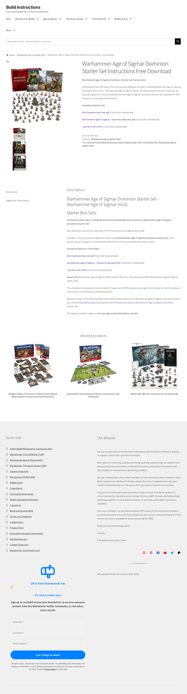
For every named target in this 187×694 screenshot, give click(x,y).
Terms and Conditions (21, 516)
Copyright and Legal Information (26, 533)
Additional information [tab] (17, 200)
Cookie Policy (16, 522)
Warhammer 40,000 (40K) (22, 477)
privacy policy (50, 669)
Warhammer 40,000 (25, 18)
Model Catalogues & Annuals (24, 499)
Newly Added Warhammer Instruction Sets (31, 448)
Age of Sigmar (50, 18)
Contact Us (15, 505)
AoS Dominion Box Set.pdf (95, 112)
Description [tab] (12, 191)
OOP (140, 142)
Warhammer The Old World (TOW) (27, 454)
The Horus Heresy (74, 18)
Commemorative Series (21, 494)
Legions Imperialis (19, 471)
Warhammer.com (18, 539)
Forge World (16, 488)
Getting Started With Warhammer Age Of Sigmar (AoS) (112, 142)
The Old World (99, 18)
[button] (7, 61)
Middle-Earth (121, 18)
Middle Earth (16, 482)
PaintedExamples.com (89, 302)
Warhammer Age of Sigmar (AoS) (31, 55)
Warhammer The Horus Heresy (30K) (28, 465)
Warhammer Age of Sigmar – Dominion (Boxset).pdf (108, 119)
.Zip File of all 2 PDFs (92, 126)
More (8, 30)
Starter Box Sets (150, 142)
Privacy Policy (17, 527)
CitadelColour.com (19, 544)
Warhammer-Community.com (25, 550)
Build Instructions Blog (21, 510)
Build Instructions (23, 7)
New (8, 18)
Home (12, 55)
